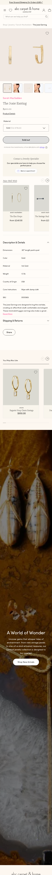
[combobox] (26, 16)
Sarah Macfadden (23, 25)
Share (9, 332)
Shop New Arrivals (26, 662)
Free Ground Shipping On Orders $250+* (26, 2)
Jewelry (12, 25)
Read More (7, 314)
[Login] (44, 10)
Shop (5, 25)
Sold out (26, 140)
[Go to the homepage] (27, 12)
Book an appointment (28, 171)
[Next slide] (47, 180)
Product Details (9, 113)
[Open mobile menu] (5, 10)
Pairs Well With (10, 180)
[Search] (46, 16)
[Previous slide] (42, 180)
